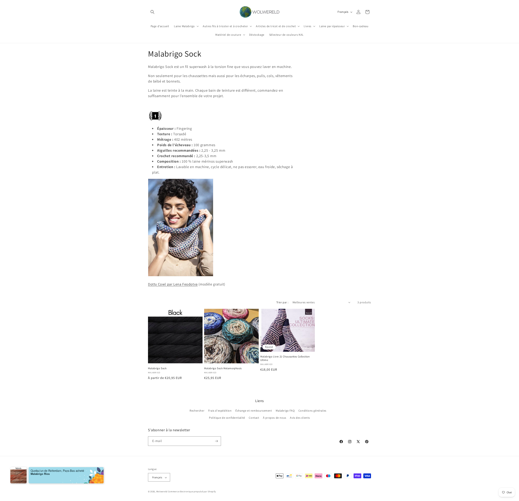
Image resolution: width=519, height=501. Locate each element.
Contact (254, 418)
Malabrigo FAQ (285, 410)
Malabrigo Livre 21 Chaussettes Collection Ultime (285, 358)
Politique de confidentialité (227, 418)
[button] (152, 12)
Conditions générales (312, 410)
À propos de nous (274, 418)
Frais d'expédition (220, 410)
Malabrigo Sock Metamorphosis (223, 368)
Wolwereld (161, 491)
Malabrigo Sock (157, 368)
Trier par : (282, 302)
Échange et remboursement (253, 410)
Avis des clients (300, 418)
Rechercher (197, 410)
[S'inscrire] (216, 441)
